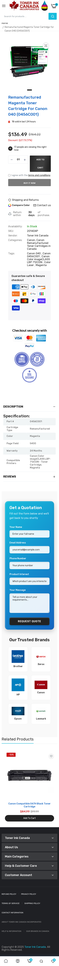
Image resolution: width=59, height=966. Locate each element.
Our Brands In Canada (37, 931)
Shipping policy (32, 903)
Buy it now (30, 183)
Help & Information (11, 931)
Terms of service (11, 903)
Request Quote (29, 621)
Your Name (16, 527)
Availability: (15, 226)
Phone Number (18, 558)
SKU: (11, 231)
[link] (51, 756)
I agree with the (30, 175)
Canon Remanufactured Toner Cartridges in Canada (39, 244)
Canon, (31, 240)
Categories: (15, 240)
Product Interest (19, 574)
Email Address (18, 542)
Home (5, 23)
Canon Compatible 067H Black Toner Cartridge (29, 805)
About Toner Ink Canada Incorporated (21, 922)
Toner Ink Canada (37, 235)
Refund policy (9, 894)
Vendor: (13, 235)
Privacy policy (28, 894)
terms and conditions (39, 175)
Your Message (18, 590)
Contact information (12, 912)
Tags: (11, 253)
